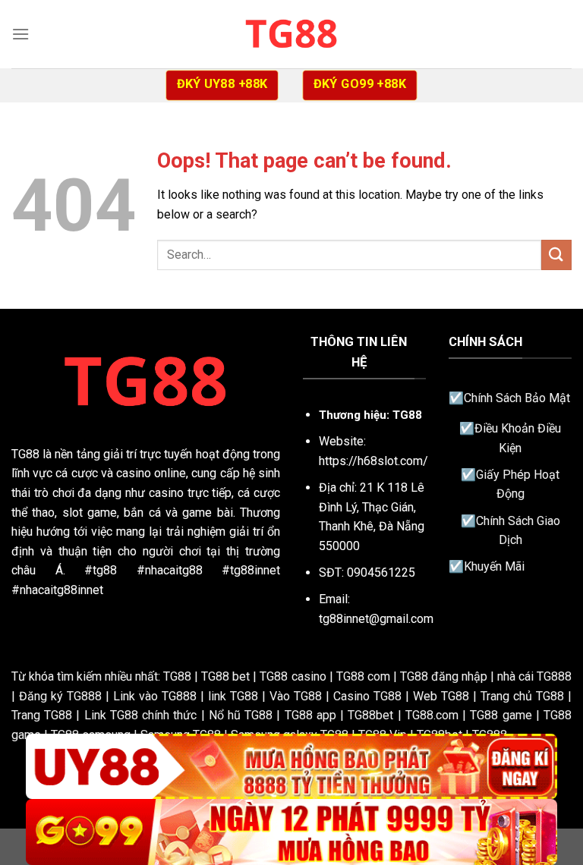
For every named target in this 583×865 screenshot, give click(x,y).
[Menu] (20, 33)
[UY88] (291, 767)
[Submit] (556, 254)
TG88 (25, 454)
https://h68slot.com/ (373, 461)
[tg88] (291, 33)
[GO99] (291, 832)
